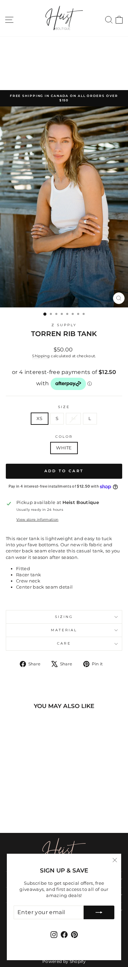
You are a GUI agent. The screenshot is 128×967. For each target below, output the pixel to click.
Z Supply (64, 325)
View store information (37, 519)
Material (64, 630)
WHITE (64, 447)
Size (64, 407)
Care (64, 643)
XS (40, 418)
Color (64, 436)
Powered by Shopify (64, 961)
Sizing (64, 617)
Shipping (41, 355)
